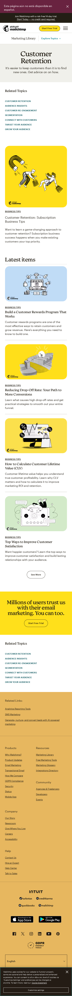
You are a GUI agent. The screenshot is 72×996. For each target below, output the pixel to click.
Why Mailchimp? (13, 754)
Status (8, 791)
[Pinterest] (58, 935)
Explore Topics (49, 38)
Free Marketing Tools (46, 760)
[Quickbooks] (26, 906)
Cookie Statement (39, 983)
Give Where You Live (15, 828)
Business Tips (13, 211)
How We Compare (14, 775)
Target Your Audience (18, 124)
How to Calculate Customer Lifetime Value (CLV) (32, 466)
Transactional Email (14, 770)
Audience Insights (16, 105)
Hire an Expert (12, 863)
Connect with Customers (21, 120)
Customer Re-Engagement (21, 110)
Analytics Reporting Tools (17, 708)
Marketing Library (23, 38)
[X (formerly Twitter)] (23, 935)
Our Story (10, 818)
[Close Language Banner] (67, 6)
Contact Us (10, 857)
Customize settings (36, 990)
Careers (9, 834)
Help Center (11, 868)
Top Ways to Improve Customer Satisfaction (28, 544)
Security (9, 786)
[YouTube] (49, 935)
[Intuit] (36, 892)
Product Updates (13, 760)
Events (39, 799)
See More (36, 574)
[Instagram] (31, 935)
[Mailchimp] (46, 906)
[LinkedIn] (39, 935)
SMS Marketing (12, 714)
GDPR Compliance (14, 781)
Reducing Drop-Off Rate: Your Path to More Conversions (33, 392)
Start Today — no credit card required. (36, 19)
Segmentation (13, 115)
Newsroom (10, 823)
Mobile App (10, 796)
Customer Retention (18, 101)
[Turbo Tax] (25, 898)
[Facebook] (14, 935)
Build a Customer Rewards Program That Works (35, 314)
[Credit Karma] (44, 898)
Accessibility (11, 839)
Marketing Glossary (45, 765)
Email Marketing (13, 765)
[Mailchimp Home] (14, 28)
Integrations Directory (47, 770)
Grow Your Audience (17, 129)
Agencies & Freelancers (47, 789)
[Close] (67, 972)
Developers (41, 794)
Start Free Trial (49, 28)
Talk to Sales (11, 873)
